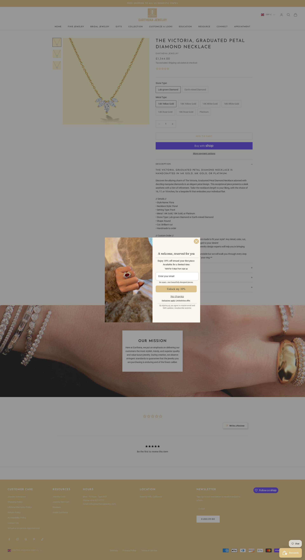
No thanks (177, 296)
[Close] (196, 241)
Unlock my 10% (176, 289)
